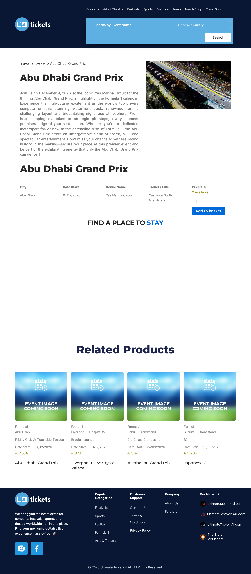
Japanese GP (196, 463)
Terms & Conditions (138, 519)
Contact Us (138, 508)
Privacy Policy (140, 530)
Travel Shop (214, 9)
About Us (171, 503)
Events (40, 64)
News (177, 9)
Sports (148, 9)
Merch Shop (193, 9)
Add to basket (208, 211)
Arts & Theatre (113, 9)
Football (100, 524)
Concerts (92, 9)
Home (25, 64)
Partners (171, 511)
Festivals (133, 9)
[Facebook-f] (37, 548)
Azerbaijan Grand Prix (149, 463)
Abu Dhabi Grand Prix (37, 463)
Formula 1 (102, 532)
